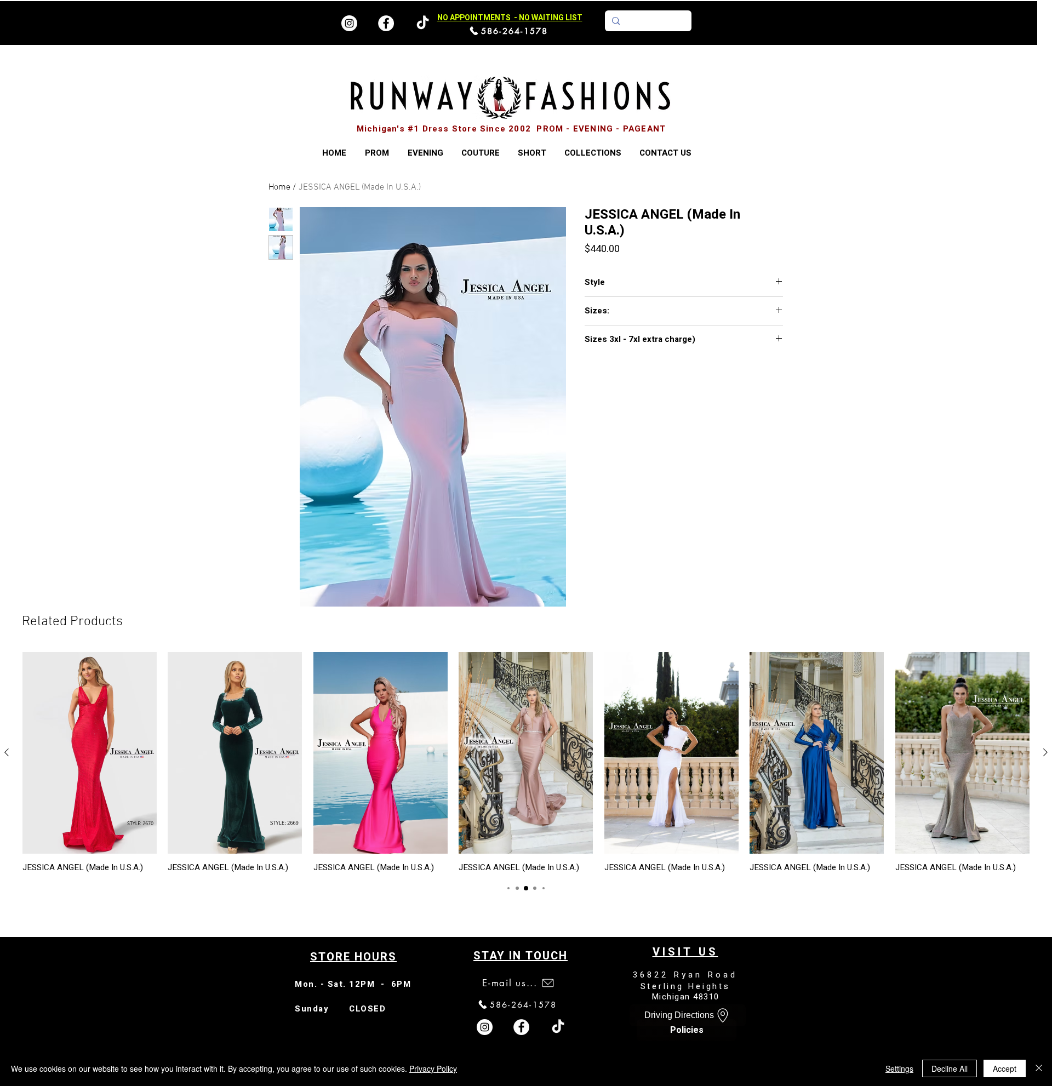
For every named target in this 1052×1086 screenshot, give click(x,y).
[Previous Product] (6, 752)
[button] (592, 153)
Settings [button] (899, 1068)
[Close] (1038, 1068)
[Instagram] (349, 23)
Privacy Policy (433, 1068)
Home (279, 187)
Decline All (949, 1068)
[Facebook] (386, 23)
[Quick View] (89, 753)
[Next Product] (1045, 752)
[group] (526, 762)
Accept (1004, 1068)
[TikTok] (558, 1027)
